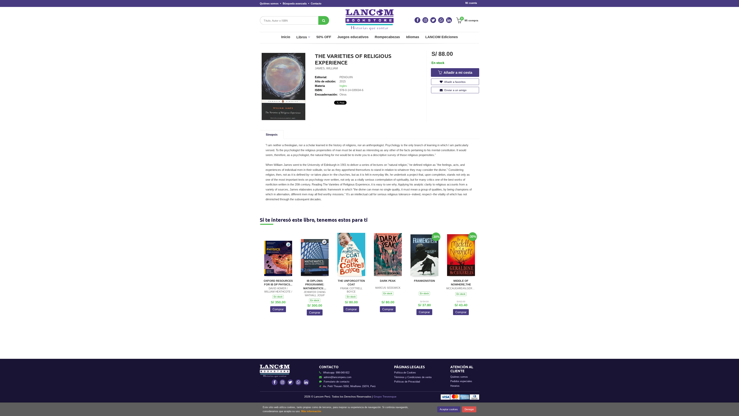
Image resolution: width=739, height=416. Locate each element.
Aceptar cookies (449, 409)
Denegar (469, 409)
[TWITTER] (433, 20)
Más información (311, 411)
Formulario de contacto (336, 381)
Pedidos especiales (461, 381)
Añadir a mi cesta (457, 73)
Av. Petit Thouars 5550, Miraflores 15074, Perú (349, 386)
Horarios (455, 385)
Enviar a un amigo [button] (455, 90)
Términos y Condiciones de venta (412, 377)
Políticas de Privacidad (407, 381)
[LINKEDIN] (449, 20)
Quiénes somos (269, 3)
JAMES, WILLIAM (326, 68)
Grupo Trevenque (385, 396)
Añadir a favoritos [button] (455, 81)
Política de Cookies (405, 372)
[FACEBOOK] (417, 20)
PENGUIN (346, 77)
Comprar (278, 309)
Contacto (316, 3)
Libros (302, 37)
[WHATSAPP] (441, 20)
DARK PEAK (388, 280)
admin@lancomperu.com (337, 377)
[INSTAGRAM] (425, 20)
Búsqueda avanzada (295, 3)
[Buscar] (323, 20)
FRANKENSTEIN (424, 280)
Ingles (343, 85)
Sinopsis (272, 134)
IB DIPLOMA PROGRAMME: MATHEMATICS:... (314, 284)
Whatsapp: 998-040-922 (336, 372)
